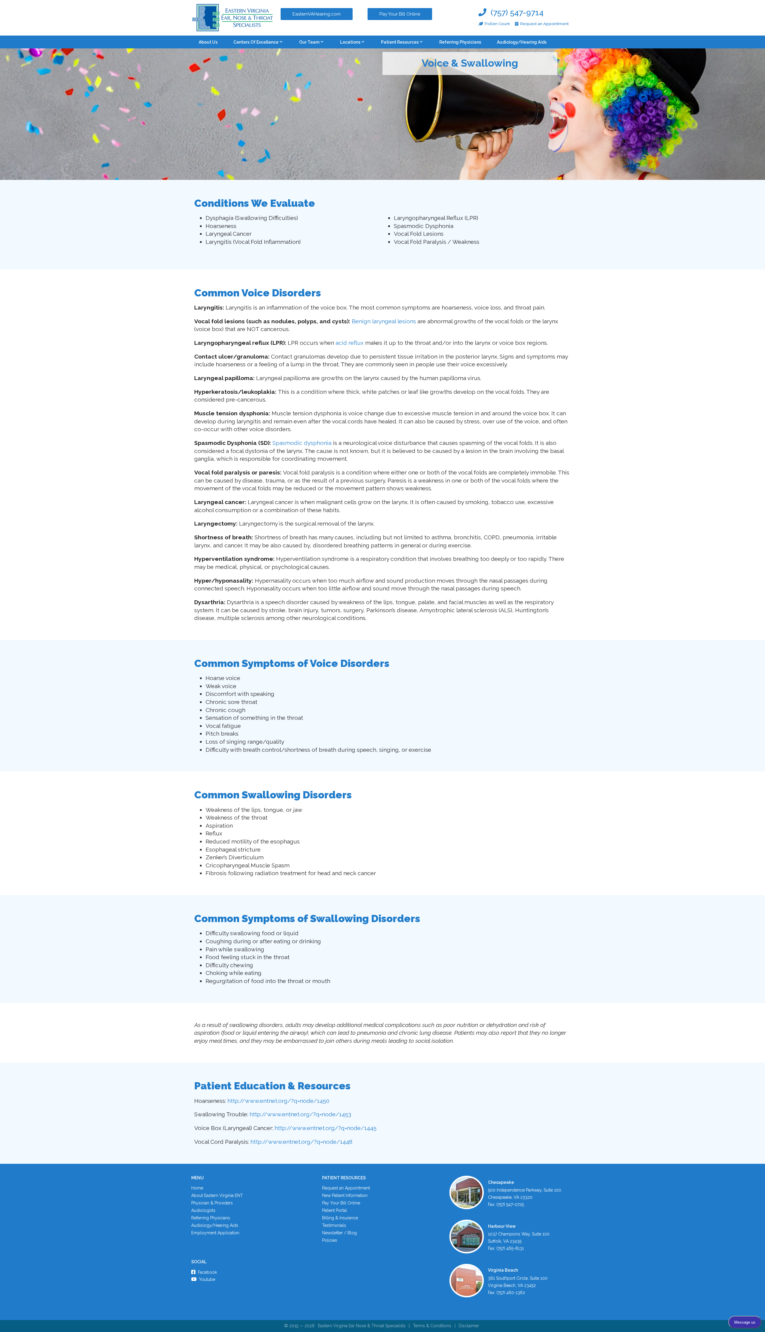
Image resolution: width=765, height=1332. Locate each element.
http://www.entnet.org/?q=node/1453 (300, 1114)
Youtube (206, 1279)
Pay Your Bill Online (400, 14)
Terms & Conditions (432, 1325)
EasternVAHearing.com (317, 14)
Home (197, 1188)
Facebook (207, 1272)
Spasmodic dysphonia (302, 443)
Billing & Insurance (340, 1217)
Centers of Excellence (256, 42)
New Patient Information (345, 1195)
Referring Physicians (460, 42)
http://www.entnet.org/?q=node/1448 (301, 1141)
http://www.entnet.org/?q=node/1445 (326, 1128)
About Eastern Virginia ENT (217, 1195)
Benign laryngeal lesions (384, 321)
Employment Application (215, 1232)
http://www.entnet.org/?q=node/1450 (278, 1100)
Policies (329, 1240)
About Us (208, 42)
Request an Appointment (346, 1188)
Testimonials (334, 1225)
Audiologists (203, 1210)
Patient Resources (400, 42)
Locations (350, 42)
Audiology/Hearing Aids (522, 42)
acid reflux (350, 342)
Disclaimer (469, 1325)
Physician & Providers (212, 1203)
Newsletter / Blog (339, 1232)
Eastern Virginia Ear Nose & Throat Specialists (362, 1325)
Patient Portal (334, 1210)
